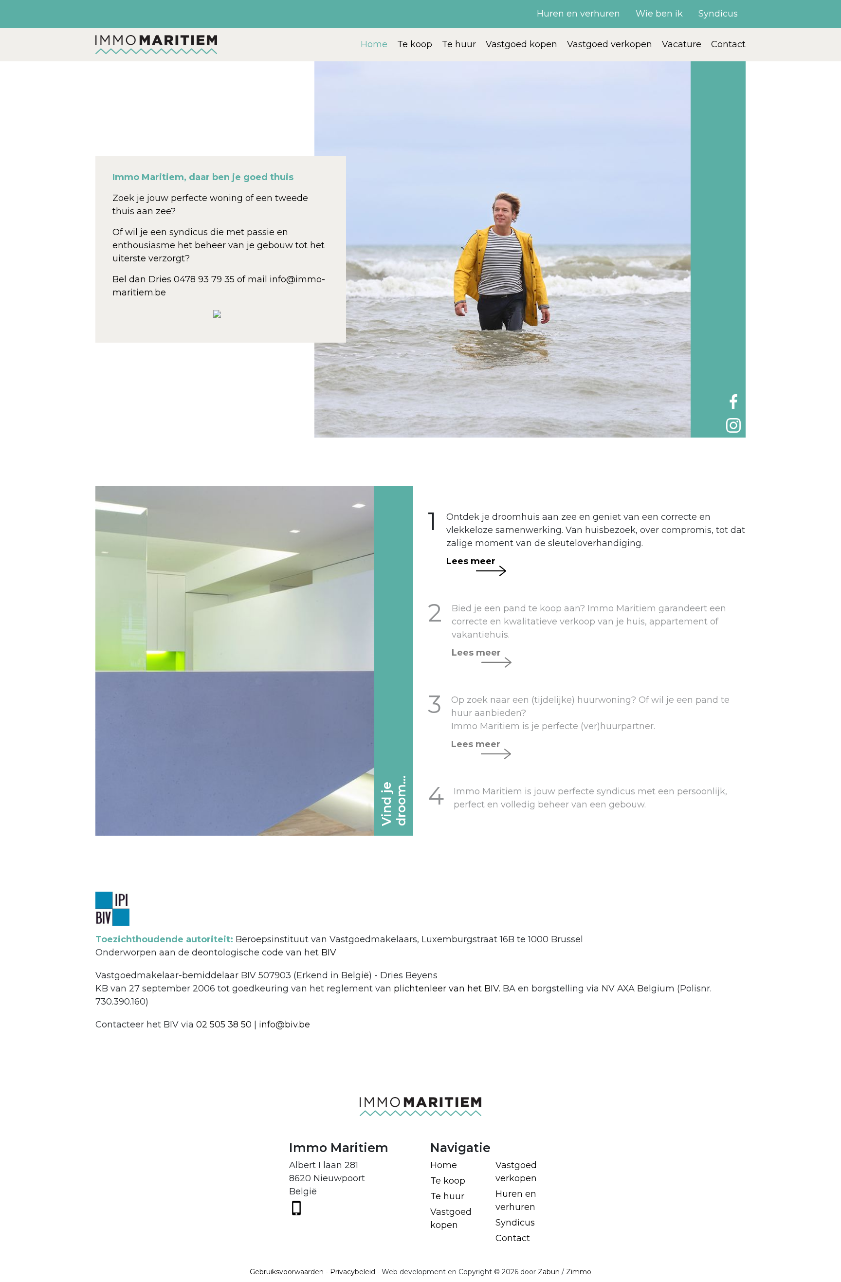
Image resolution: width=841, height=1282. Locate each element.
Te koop (414, 44)
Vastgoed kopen (521, 44)
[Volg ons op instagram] (733, 425)
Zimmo (578, 1271)
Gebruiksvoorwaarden (287, 1271)
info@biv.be (284, 1024)
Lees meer (470, 561)
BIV (328, 952)
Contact (728, 44)
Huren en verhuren (578, 13)
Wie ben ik (659, 13)
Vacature (681, 44)
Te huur (459, 44)
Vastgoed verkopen (609, 44)
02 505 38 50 (224, 1024)
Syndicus (718, 13)
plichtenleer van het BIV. (447, 988)
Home (374, 44)
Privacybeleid (352, 1271)
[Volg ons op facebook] (733, 401)
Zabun (549, 1271)
